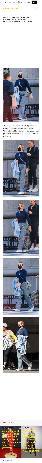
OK (34, 2)
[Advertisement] (21, 45)
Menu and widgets (36, 10)
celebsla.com (11, 8)
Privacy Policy (7, 460)
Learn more (26, 2)
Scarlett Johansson (11, 423)
